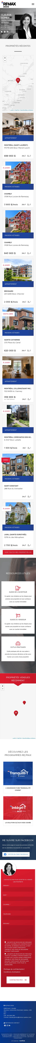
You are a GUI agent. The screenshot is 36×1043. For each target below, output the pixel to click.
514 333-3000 (6, 27)
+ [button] (5, 58)
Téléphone (7, 914)
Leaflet (11, 110)
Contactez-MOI (16, 980)
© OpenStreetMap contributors (26, 110)
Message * (6, 923)
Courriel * (6, 904)
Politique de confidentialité (14, 969)
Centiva (22, 1040)
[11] (18, 83)
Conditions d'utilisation (12, 972)
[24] (16, 715)
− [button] (5, 61)
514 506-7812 (5, 25)
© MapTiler (16, 110)
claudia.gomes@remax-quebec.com (11, 29)
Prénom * (6, 885)
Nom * (5, 895)
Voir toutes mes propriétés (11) (18, 552)
